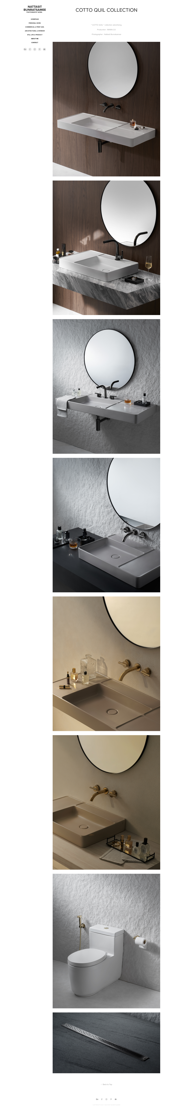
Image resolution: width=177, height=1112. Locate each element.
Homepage (35, 19)
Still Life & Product (34, 35)
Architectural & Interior (35, 31)
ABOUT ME (34, 39)
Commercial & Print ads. (34, 27)
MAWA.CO (111, 29)
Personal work (35, 23)
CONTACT (34, 43)
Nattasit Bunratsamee (35, 8)
